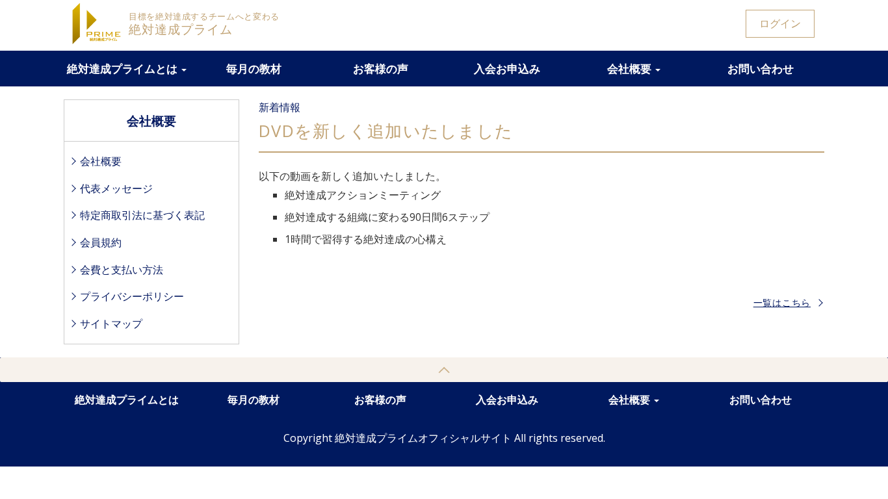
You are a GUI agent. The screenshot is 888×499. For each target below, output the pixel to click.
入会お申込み (507, 68)
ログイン (780, 23)
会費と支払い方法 (121, 269)
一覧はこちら (782, 302)
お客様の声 (380, 68)
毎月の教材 (253, 68)
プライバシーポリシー (132, 296)
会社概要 (630, 68)
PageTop (444, 369)
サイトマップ (111, 323)
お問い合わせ (760, 68)
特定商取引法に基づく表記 (142, 215)
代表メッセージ (116, 188)
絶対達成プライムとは (123, 68)
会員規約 (101, 242)
